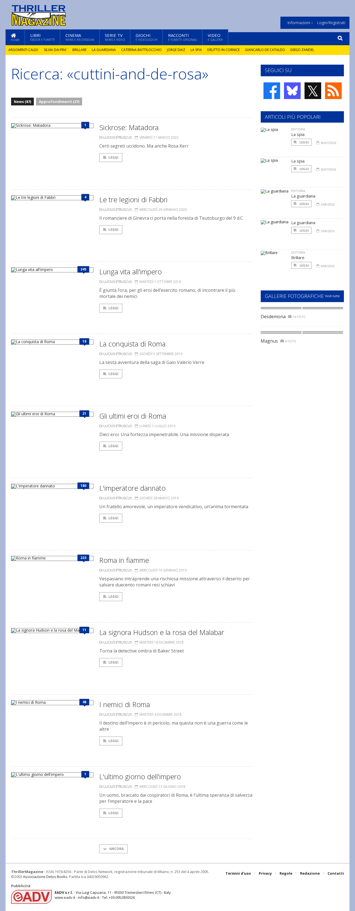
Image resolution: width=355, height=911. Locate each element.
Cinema (79, 37)
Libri (42, 37)
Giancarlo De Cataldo (265, 49)
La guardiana (104, 49)
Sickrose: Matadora (129, 127)
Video (215, 37)
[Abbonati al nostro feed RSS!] (333, 90)
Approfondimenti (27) (59, 101)
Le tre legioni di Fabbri (133, 199)
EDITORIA (298, 129)
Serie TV (115, 37)
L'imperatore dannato (132, 488)
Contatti (336, 873)
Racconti (182, 37)
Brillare (79, 49)
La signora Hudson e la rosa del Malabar (161, 632)
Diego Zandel (302, 49)
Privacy (265, 873)
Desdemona (273, 316)
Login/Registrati (331, 23)
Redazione (310, 873)
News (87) (22, 101)
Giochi (147, 37)
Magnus (269, 341)
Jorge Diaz (176, 49)
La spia (196, 49)
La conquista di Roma (132, 343)
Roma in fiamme (124, 560)
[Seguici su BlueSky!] (292, 90)
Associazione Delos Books (45, 876)
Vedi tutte (332, 296)
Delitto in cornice (223, 49)
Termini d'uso (238, 873)
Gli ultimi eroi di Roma (132, 416)
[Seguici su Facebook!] (271, 90)
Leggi (113, 157)
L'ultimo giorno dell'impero (140, 776)
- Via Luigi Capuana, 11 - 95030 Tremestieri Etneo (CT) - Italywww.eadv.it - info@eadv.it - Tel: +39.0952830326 (113, 895)
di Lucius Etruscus (115, 137)
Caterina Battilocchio (141, 49)
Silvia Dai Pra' (55, 49)
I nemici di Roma (124, 704)
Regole (286, 873)
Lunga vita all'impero (130, 271)
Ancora (116, 848)
